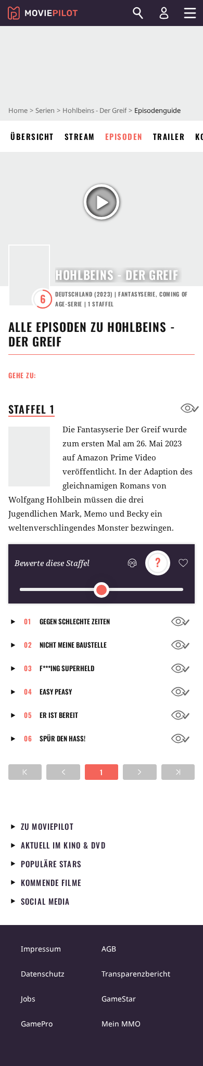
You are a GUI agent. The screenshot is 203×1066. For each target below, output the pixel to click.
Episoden (124, 136)
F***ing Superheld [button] (67, 668)
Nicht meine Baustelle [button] (73, 644)
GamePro (37, 1024)
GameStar (119, 999)
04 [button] (28, 691)
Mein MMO (121, 1024)
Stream (80, 136)
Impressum (41, 949)
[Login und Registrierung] (164, 13)
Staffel (101, 304)
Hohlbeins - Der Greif (94, 110)
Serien (45, 110)
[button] (16, 621)
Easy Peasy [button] (56, 691)
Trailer (169, 136)
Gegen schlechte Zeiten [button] (75, 621)
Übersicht (32, 136)
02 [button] (28, 644)
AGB (109, 949)
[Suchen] (138, 13)
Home (18, 110)
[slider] (101, 590)
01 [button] (27, 621)
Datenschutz (43, 974)
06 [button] (28, 738)
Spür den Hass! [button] (62, 738)
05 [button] (28, 715)
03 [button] (28, 668)
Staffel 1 (31, 409)
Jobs (28, 999)
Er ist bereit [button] (59, 715)
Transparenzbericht (136, 974)
